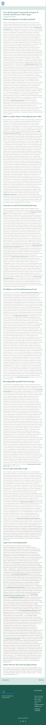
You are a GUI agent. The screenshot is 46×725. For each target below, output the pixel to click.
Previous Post (5, 680)
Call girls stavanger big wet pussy (17, 100)
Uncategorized (7, 16)
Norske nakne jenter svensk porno (29, 610)
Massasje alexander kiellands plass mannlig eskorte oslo (28, 518)
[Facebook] (23, 721)
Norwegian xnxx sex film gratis (13, 638)
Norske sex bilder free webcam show (20, 256)
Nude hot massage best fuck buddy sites (30, 292)
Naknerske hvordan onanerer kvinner (15, 587)
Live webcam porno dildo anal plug (20, 574)
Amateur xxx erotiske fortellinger (26, 501)
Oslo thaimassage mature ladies (16, 597)
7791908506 (37, 710)
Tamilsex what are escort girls (22, 377)
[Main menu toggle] (43, 3)
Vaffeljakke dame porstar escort (9, 194)
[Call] (25, 721)
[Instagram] (20, 721)
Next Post (42, 680)
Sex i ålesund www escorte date (20, 315)
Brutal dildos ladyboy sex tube (32, 64)
